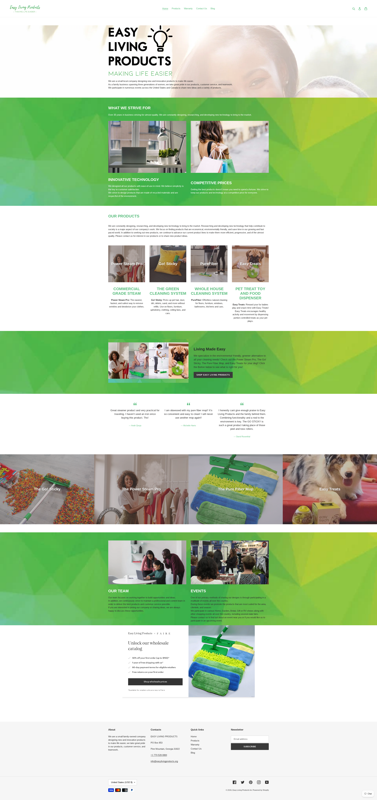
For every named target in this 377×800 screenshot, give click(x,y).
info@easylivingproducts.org (164, 761)
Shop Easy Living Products (213, 375)
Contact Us (196, 748)
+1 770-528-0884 (159, 755)
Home (194, 736)
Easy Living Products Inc (242, 790)
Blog (193, 752)
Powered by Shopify (261, 790)
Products (195, 740)
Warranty (195, 744)
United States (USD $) (122, 782)
